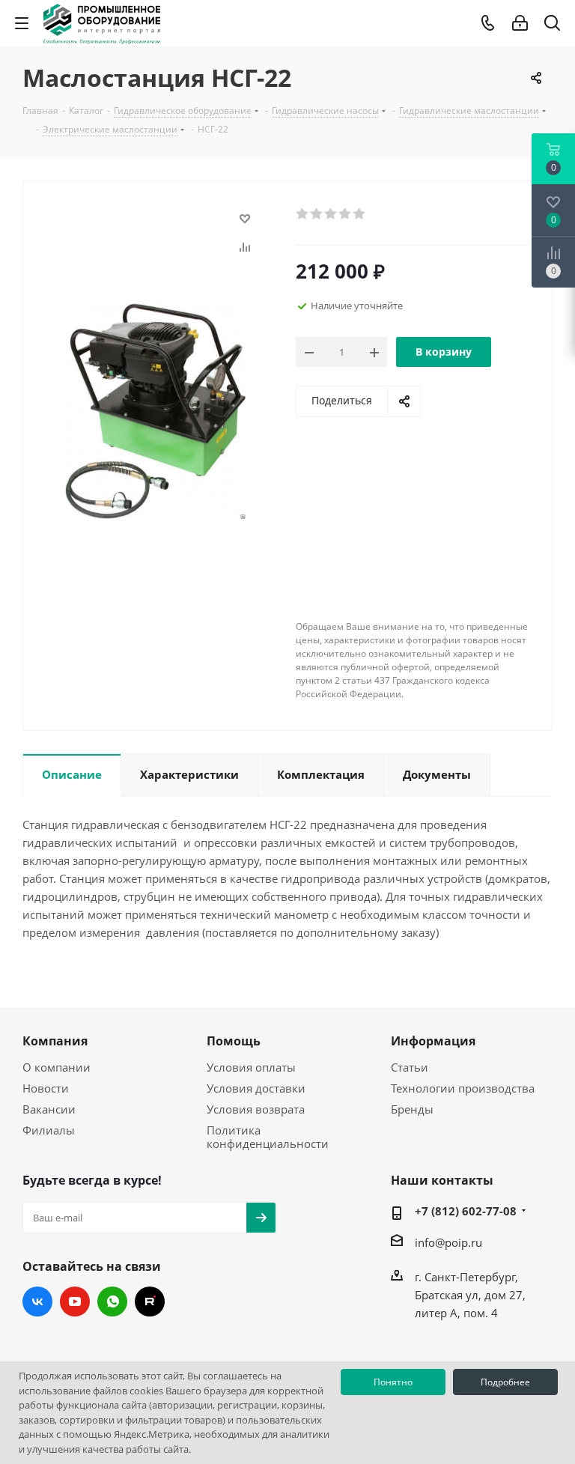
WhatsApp (112, 1301)
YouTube (75, 1301)
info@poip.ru (448, 1242)
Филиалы (48, 1130)
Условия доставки (256, 1088)
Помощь (234, 1041)
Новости (45, 1088)
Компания (55, 1041)
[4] (345, 214)
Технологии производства (463, 1088)
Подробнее (505, 1382)
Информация (433, 1041)
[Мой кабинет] (520, 23)
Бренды (412, 1109)
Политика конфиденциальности (268, 1137)
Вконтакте (37, 1301)
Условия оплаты (251, 1067)
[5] (360, 214)
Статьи (409, 1067)
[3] (331, 214)
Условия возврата (256, 1109)
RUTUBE (150, 1301)
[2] (317, 214)
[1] (303, 214)
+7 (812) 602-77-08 (466, 1210)
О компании (56, 1067)
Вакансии (49, 1109)
